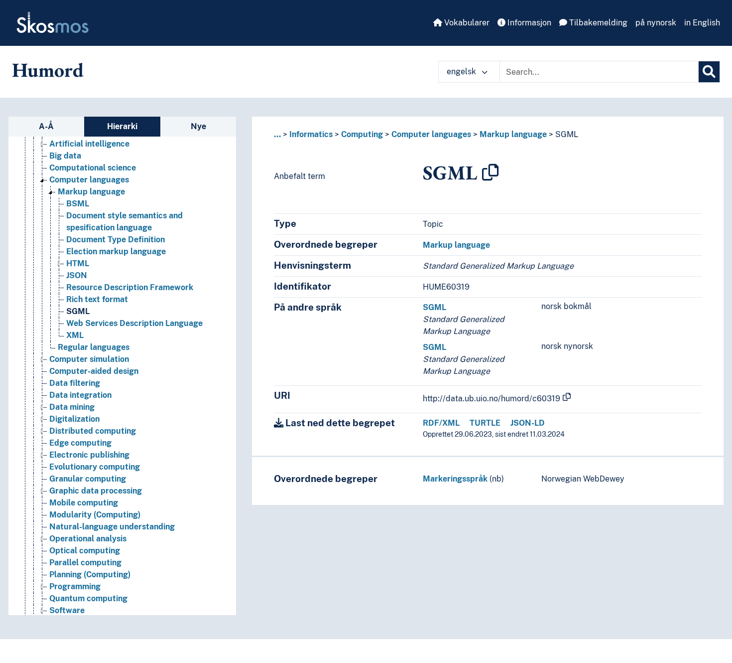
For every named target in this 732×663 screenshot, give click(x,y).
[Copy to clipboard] (490, 172)
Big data (65, 156)
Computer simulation (89, 359)
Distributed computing (92, 431)
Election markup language (116, 251)
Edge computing (80, 443)
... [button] (277, 134)
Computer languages (89, 179)
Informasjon (528, 22)
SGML (78, 311)
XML (75, 335)
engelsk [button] (462, 71)
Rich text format (97, 299)
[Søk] (709, 72)
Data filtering (74, 383)
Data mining (72, 407)
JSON (76, 275)
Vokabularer (465, 22)
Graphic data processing (95, 491)
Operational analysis (87, 538)
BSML (77, 203)
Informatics (311, 134)
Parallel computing (85, 562)
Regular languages (93, 347)
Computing (362, 134)
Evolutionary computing (94, 467)
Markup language (91, 191)
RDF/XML (441, 423)
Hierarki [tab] (122, 126)
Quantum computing (88, 598)
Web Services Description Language (134, 323)
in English (702, 22)
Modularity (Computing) (94, 514)
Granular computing (87, 479)
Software (67, 610)
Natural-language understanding (112, 526)
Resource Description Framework (129, 287)
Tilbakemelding (597, 22)
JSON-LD (527, 423)
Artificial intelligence (89, 144)
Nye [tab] (198, 126)
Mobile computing (83, 502)
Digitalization (74, 419)
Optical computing (84, 550)
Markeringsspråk (455, 479)
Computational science (92, 167)
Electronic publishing (89, 455)
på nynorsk (655, 22)
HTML (77, 263)
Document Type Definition (115, 239)
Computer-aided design (93, 371)
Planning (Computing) (89, 574)
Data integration (80, 395)
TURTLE (485, 423)
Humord (48, 70)
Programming (75, 586)
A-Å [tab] (46, 126)
